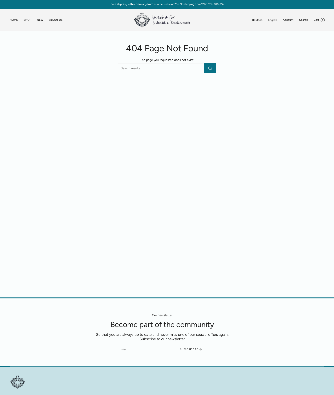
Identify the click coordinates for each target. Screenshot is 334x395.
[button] (27, 20)
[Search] (210, 68)
